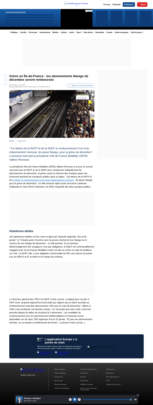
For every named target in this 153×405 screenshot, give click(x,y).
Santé (71, 32)
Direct (143, 4)
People (109, 32)
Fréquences (58, 377)
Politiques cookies (86, 384)
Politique (14, 32)
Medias (55, 32)
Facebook (29, 379)
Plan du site (58, 380)
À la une (106, 4)
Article (11, 141)
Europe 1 (15, 85)
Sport (78, 32)
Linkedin (41, 379)
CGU (108, 380)
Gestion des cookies (113, 384)
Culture (64, 32)
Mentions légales (60, 384)
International (45, 32)
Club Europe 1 (137, 32)
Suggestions (21, 141)
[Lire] (74, 399)
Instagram (25, 379)
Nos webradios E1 (112, 377)
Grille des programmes (88, 369)
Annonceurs (110, 369)
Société (23, 32)
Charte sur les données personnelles (88, 389)
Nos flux (83, 377)
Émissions (128, 4)
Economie (33, 32)
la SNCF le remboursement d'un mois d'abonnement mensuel (43, 180)
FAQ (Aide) (84, 380)
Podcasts (116, 4)
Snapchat (37, 379)
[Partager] (5, 75)
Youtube (33, 379)
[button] (135, 399)
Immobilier (99, 32)
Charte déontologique (62, 388)
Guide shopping (121, 32)
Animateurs (84, 373)
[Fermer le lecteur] (138, 395)
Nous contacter (59, 369)
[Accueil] (76, 5)
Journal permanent (16, 12)
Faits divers (88, 32)
